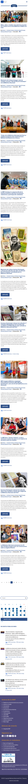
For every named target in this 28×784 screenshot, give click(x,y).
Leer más (5, 49)
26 (9, 615)
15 (20, 611)
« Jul (2, 621)
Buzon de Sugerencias (8, 743)
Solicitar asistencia (7, 720)
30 (24, 615)
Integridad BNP (6, 729)
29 (20, 615)
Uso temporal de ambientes (9, 709)
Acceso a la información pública (10, 745)
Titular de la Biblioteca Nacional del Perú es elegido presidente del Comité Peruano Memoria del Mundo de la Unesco (13, 136)
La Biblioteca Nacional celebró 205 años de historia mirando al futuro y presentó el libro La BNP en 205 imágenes (15, 650)
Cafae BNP (5, 715)
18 (5, 613)
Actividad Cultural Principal (19, 30)
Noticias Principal (7, 31)
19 (9, 613)
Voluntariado (6, 706)
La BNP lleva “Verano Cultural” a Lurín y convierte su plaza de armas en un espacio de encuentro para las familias (14, 439)
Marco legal (6, 721)
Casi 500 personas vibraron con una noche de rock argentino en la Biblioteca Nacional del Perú (16, 681)
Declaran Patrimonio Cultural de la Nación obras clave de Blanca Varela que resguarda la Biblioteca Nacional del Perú (13, 491)
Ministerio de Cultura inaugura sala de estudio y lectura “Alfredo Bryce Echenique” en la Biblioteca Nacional (13, 81)
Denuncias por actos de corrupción (11, 750)
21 (16, 613)
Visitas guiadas (6, 713)
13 (13, 611)
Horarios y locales (7, 704)
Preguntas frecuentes (8, 718)
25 (5, 615)
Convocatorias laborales (9, 746)
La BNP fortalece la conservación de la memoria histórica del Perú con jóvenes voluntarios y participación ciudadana (12, 193)
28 (17, 615)
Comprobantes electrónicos (9, 748)
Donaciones (6, 708)
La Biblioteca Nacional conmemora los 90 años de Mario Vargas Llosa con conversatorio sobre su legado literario (14, 546)
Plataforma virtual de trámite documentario (13, 702)
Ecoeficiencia (6, 711)
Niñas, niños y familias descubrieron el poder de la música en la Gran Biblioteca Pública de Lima (14, 26)
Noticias (3, 30)
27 (13, 615)
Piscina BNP (6, 716)
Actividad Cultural (10, 30)
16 (24, 611)
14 (16, 611)
